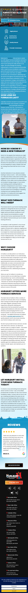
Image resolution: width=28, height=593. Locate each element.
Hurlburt (10, 58)
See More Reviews (14, 465)
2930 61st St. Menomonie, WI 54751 (12, 557)
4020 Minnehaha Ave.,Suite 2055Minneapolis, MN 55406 (12, 540)
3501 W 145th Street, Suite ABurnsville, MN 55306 (13, 499)
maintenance (5, 105)
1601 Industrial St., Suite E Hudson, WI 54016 (12, 564)
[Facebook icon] (14, 488)
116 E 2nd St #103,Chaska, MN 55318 (11, 532)
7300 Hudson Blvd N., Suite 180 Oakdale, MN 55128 (14, 515)
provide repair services (14, 316)
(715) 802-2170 (14, 482)
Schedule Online (15, 20)
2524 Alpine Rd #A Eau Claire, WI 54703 (12, 549)
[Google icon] (9, 488)
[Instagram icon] (18, 488)
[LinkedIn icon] (16, 492)
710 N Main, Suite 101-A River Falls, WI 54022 (12, 507)
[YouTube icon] (11, 492)
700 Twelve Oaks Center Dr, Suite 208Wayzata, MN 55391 (13, 523)
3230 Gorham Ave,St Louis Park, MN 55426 (13, 572)
